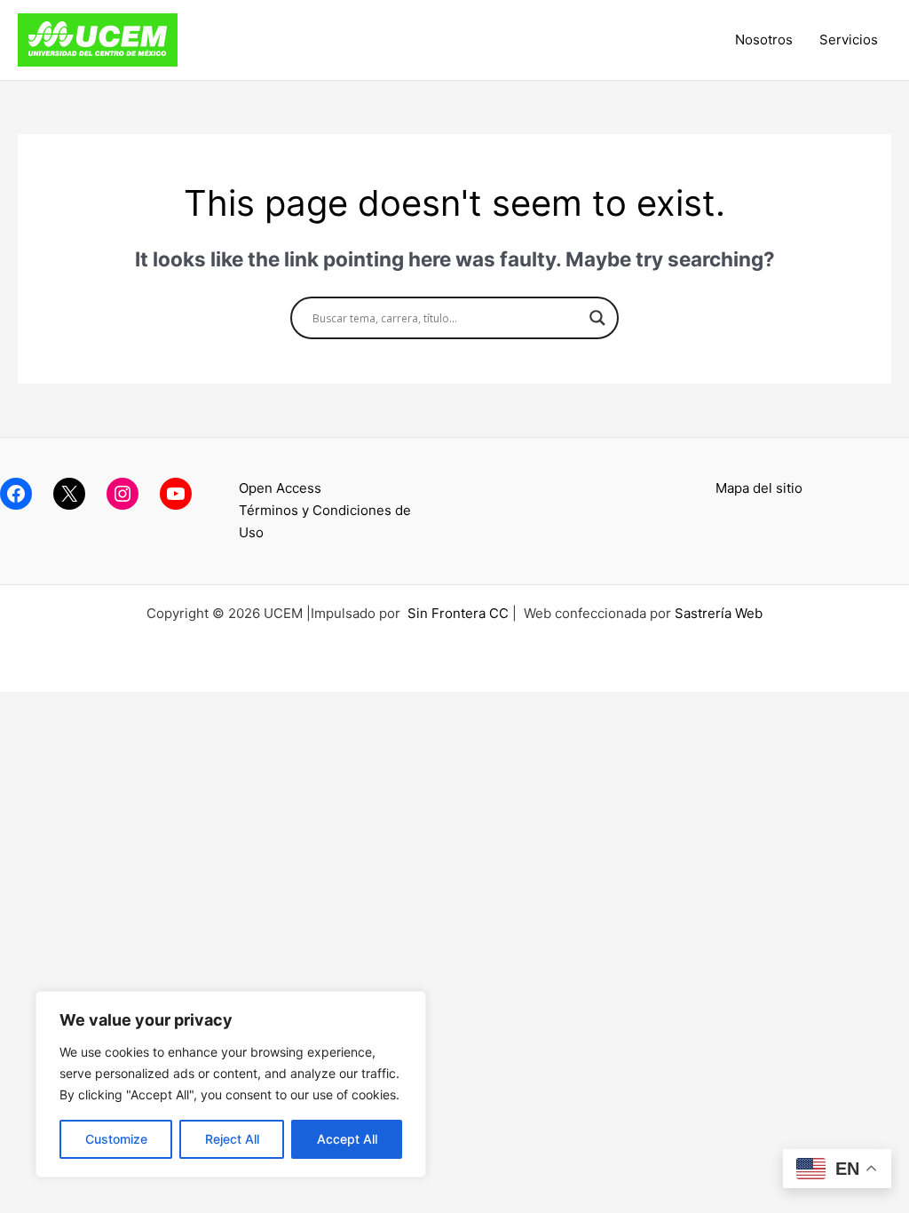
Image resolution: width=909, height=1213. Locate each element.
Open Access (280, 488)
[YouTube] (176, 494)
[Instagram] (122, 494)
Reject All (232, 1138)
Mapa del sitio (758, 488)
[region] (231, 1084)
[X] (69, 494)
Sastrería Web (719, 613)
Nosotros (764, 39)
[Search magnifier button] (597, 317)
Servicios (848, 39)
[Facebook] (16, 494)
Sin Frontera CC (458, 613)
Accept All (347, 1138)
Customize (116, 1138)
